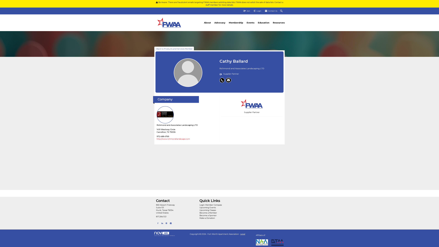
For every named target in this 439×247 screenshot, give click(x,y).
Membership (236, 22)
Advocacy (219, 22)
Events (250, 22)
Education (263, 22)
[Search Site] (281, 11)
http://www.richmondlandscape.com (173, 139)
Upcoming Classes (207, 210)
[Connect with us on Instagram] (166, 223)
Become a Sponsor (208, 215)
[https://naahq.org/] (256, 238)
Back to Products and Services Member (175, 49)
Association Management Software (164, 235)
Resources (279, 22)
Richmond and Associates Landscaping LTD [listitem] (177, 125)
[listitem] (223, 79)
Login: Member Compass (210, 205)
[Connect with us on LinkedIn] (162, 223)
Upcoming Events (207, 208)
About (207, 22)
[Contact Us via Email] (171, 223)
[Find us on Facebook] (158, 223)
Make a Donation (207, 218)
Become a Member (208, 213)
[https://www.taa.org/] (262, 242)
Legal (242, 234)
